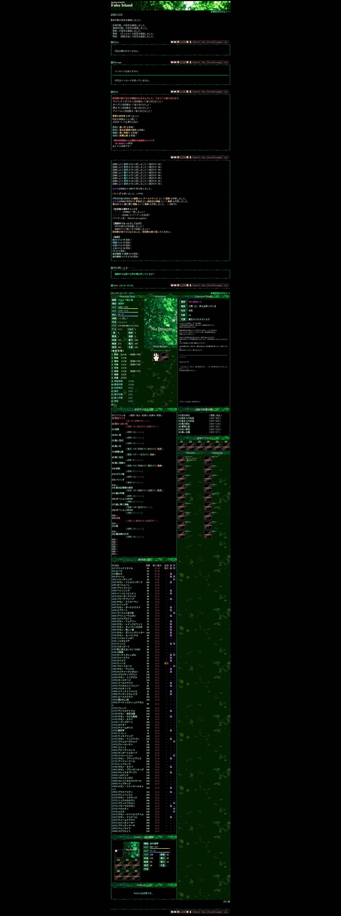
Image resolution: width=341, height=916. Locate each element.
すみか (121, 300)
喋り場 (130, 300)
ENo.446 (192, 457)
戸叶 (115, 198)
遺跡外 (121, 303)
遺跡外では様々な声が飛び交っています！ (135, 274)
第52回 (123, 285)
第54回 (129, 285)
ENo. (160, 350)
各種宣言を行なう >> (220, 12)
